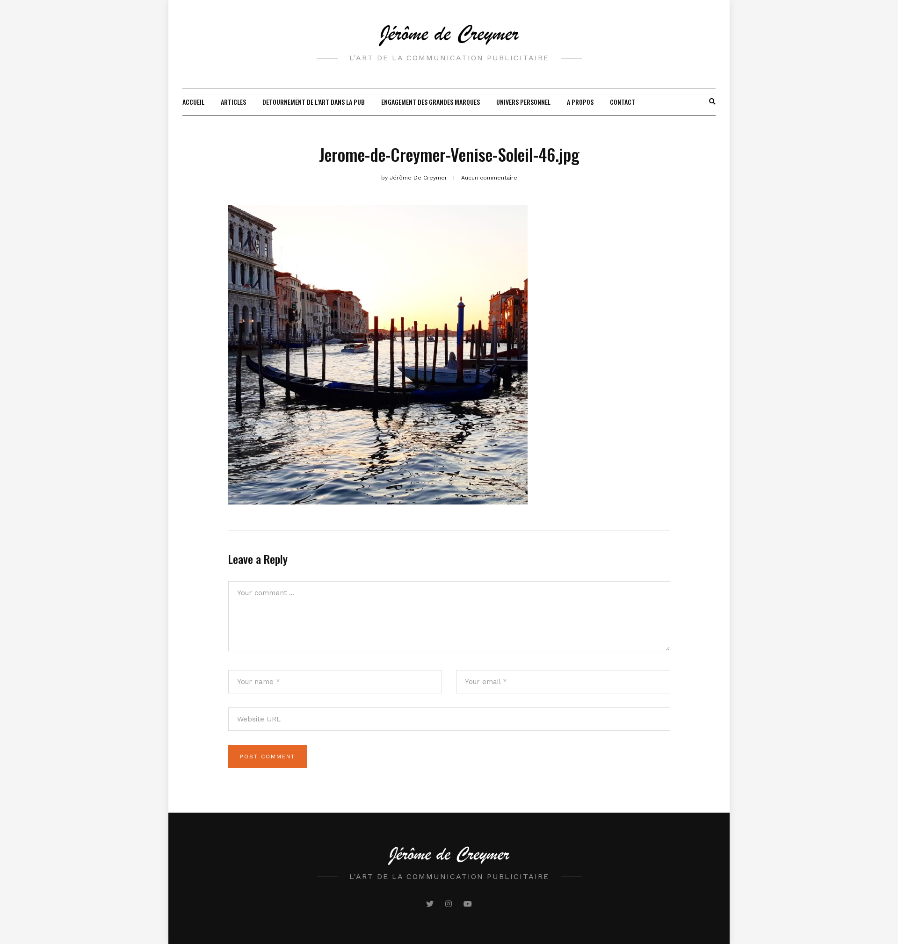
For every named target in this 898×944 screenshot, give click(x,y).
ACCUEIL (193, 102)
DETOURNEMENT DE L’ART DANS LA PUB (313, 102)
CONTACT (622, 102)
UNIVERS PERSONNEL (523, 102)
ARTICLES (233, 102)
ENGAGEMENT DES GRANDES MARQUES (430, 102)
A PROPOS (580, 102)
